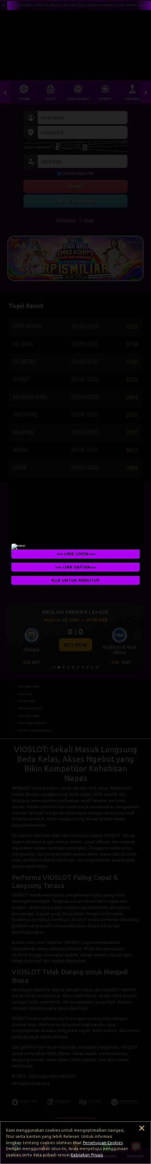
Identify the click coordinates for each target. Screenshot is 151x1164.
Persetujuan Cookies (103, 1142)
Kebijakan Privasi (87, 1155)
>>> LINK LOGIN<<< (75, 553)
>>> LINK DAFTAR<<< (75, 567)
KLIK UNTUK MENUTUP (75, 580)
